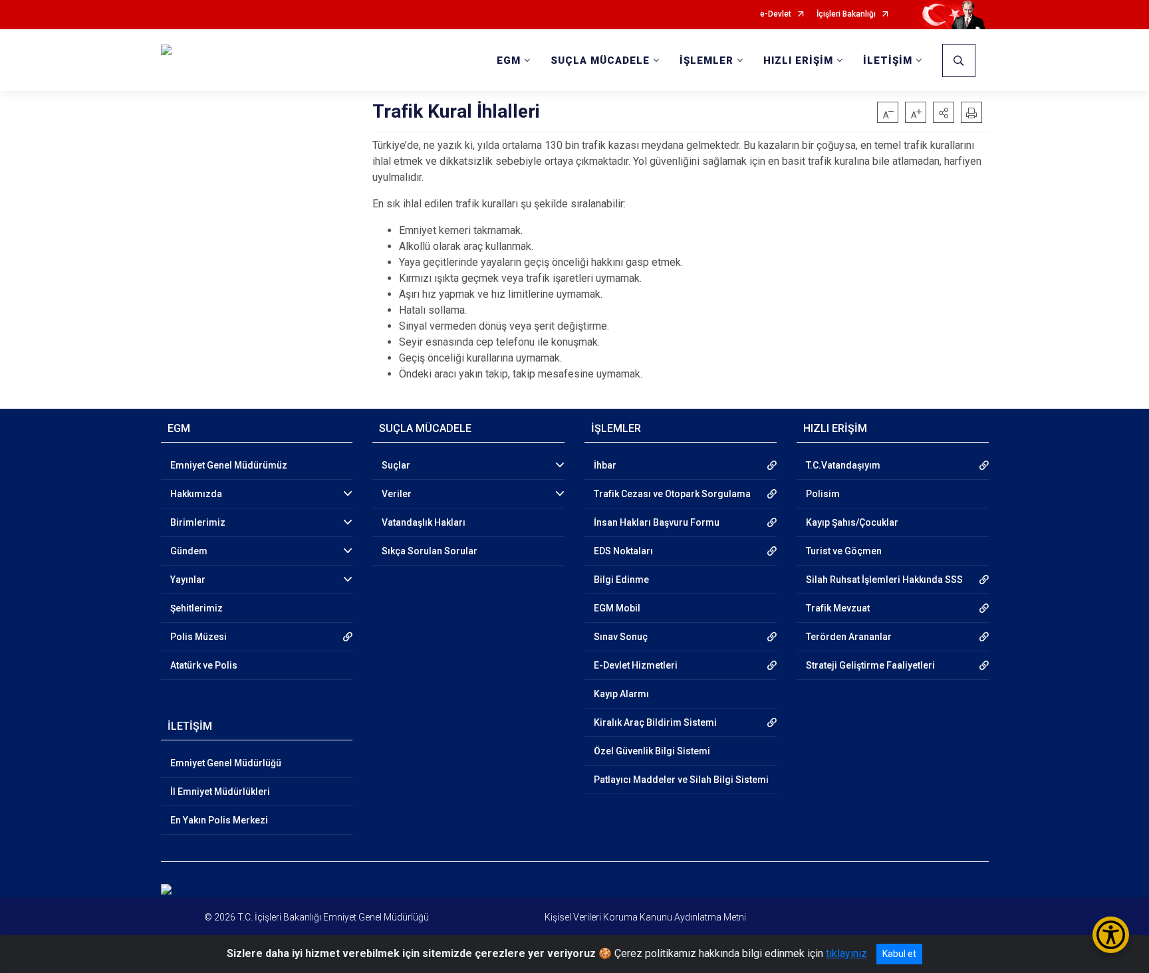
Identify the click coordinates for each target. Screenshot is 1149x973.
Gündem (188, 551)
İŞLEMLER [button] (706, 60)
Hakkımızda (196, 493)
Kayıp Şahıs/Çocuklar (852, 522)
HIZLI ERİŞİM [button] (798, 60)
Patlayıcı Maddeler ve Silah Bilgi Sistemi (681, 779)
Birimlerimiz (197, 522)
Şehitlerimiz (196, 608)
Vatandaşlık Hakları (423, 522)
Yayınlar (187, 579)
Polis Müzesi (198, 636)
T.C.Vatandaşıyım (843, 465)
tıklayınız (846, 953)
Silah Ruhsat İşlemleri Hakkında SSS (884, 579)
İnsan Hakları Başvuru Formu (656, 522)
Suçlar (396, 465)
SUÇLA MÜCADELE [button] (600, 60)
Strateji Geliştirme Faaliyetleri (870, 665)
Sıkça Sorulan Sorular (429, 551)
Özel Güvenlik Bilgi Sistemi (652, 751)
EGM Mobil (617, 608)
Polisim (823, 493)
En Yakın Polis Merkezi (219, 820)
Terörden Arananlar (849, 636)
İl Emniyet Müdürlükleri (220, 791)
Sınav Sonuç (621, 636)
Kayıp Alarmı (621, 694)
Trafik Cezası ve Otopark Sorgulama (672, 493)
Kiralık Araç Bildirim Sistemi (655, 722)
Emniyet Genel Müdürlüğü (225, 763)
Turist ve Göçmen (844, 551)
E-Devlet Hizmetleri (636, 665)
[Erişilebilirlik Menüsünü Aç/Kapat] (1110, 935)
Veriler (397, 493)
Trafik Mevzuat (838, 608)
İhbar (605, 465)
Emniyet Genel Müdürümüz (228, 465)
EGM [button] (509, 60)
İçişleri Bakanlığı (846, 14)
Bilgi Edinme (621, 579)
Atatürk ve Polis (203, 665)
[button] (943, 112)
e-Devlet (775, 14)
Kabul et (899, 953)
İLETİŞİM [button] (887, 60)
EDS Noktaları (623, 551)
